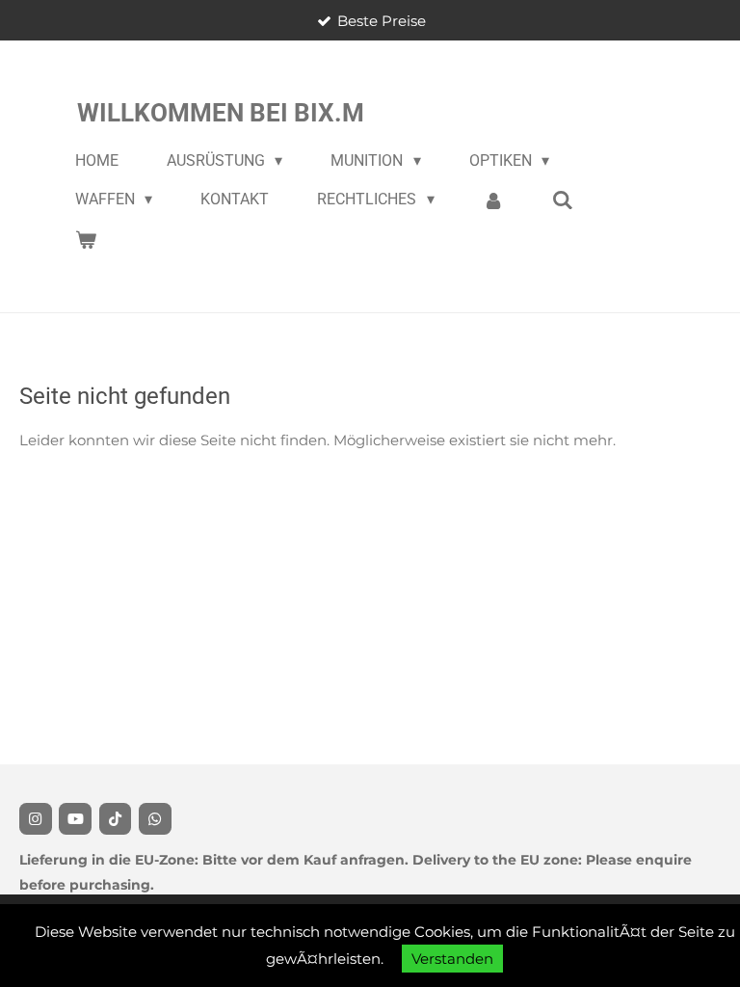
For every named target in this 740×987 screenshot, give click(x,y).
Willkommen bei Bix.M (220, 112)
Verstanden (452, 958)
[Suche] (563, 200)
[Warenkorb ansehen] (86, 239)
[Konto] (493, 200)
